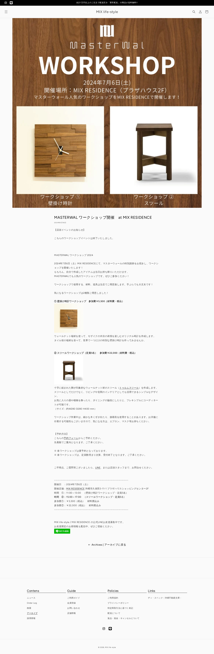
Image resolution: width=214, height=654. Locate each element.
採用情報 (31, 618)
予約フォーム (71, 438)
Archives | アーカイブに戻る (109, 544)
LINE (97, 467)
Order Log (32, 603)
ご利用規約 (113, 598)
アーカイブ (32, 613)
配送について (114, 613)
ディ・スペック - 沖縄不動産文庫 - (164, 598)
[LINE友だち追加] (62, 532)
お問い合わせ (73, 608)
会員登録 (71, 603)
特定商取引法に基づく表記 (120, 608)
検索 (29, 608)
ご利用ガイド (73, 598)
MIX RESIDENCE (75, 488)
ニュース (31, 598)
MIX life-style (110, 647)
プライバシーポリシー (118, 603)
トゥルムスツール (129, 387)
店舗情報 (71, 613)
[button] (6, 12)
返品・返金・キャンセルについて (123, 618)
